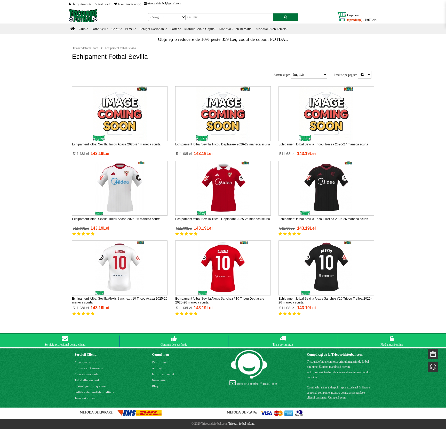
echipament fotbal (320, 372)
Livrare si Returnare (89, 368)
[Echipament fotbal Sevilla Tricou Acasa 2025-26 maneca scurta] (120, 188)
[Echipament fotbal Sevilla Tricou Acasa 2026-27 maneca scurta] (120, 113)
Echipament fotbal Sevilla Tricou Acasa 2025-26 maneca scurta (116, 219)
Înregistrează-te (82, 3)
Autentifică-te (103, 3)
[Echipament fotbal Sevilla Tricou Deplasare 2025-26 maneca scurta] (223, 188)
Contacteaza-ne (85, 362)
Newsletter (159, 380)
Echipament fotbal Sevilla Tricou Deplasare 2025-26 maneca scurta (222, 219)
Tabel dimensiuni (87, 380)
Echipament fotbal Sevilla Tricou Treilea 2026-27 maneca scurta (323, 144)
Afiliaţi (157, 368)
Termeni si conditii (88, 398)
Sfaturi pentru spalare (90, 386)
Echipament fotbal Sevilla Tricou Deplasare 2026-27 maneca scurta (222, 144)
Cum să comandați (88, 374)
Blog (155, 386)
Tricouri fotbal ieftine (241, 423)
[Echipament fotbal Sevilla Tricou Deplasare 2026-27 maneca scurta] (223, 113)
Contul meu (160, 362)
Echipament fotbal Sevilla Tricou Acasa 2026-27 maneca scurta (116, 144)
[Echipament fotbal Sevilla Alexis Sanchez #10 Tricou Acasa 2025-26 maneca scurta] (120, 267)
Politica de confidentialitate (94, 392)
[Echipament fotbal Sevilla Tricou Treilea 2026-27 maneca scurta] (326, 113)
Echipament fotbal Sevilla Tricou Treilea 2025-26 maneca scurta (323, 219)
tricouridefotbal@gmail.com (164, 3)
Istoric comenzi (163, 374)
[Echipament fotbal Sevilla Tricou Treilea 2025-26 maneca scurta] (326, 188)
